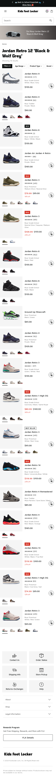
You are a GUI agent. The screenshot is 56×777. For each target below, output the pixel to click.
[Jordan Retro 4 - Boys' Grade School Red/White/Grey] (12, 535)
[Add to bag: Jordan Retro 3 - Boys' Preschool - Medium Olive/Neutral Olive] (51, 195)
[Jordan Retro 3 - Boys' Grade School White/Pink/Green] (12, 382)
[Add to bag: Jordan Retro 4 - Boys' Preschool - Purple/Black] (51, 345)
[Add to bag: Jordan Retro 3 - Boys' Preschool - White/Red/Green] (51, 622)
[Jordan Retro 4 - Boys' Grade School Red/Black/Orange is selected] (5, 535)
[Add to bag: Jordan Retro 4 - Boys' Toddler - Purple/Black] (51, 109)
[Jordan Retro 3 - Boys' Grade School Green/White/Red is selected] (5, 382)
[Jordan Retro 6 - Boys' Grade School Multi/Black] (12, 271)
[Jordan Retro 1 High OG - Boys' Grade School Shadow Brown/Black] (20, 419)
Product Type (35, 66)
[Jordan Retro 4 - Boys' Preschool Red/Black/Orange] (20, 353)
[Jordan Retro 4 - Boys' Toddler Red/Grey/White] (27, 117)
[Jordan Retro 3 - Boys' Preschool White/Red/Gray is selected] (5, 452)
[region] (28, 3)
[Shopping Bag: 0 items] (52, 11)
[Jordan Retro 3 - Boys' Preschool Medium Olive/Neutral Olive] (35, 452)
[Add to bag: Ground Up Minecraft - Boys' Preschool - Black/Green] (51, 322)
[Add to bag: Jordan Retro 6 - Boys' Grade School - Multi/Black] (51, 293)
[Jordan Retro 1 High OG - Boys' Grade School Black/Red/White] (12, 419)
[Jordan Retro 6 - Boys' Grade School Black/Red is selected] (5, 271)
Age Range (19, 66)
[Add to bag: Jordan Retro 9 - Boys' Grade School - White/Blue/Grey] (51, 86)
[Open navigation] (5, 11)
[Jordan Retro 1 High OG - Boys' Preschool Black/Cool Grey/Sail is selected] (5, 601)
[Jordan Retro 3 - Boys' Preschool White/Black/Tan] (20, 203)
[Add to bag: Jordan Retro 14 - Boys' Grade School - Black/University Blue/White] (51, 480)
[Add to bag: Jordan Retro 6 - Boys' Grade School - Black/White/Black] (51, 142)
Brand (49, 66)
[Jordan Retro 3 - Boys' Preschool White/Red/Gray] (35, 203)
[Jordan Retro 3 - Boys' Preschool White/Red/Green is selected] (5, 631)
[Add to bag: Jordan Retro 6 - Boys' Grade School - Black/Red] (51, 263)
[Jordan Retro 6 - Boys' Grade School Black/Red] (12, 301)
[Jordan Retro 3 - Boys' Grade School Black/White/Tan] (20, 382)
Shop (7, 707)
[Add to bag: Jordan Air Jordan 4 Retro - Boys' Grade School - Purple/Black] (51, 165)
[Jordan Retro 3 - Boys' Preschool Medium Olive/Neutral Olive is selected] (5, 203)
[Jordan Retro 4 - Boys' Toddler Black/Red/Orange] (20, 117)
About (8, 699)
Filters (6, 66)
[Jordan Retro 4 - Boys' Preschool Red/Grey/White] (27, 353)
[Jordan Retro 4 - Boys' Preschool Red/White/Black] (12, 353)
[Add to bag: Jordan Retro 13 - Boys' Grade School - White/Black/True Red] (51, 563)
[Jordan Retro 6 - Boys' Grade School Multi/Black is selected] (5, 301)
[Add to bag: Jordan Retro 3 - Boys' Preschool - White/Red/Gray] (51, 444)
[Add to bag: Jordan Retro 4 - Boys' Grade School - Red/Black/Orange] (51, 527)
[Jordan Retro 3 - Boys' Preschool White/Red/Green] (27, 203)
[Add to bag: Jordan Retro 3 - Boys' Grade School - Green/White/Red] (51, 374)
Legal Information (13, 714)
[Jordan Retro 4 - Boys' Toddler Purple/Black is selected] (5, 117)
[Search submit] (51, 20)
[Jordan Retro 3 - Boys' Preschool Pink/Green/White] (12, 203)
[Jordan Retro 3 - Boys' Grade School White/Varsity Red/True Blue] (12, 242)
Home (4, 44)
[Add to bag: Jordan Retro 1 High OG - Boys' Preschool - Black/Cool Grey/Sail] (51, 593)
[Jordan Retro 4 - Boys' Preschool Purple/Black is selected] (5, 353)
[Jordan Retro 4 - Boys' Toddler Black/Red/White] (12, 117)
